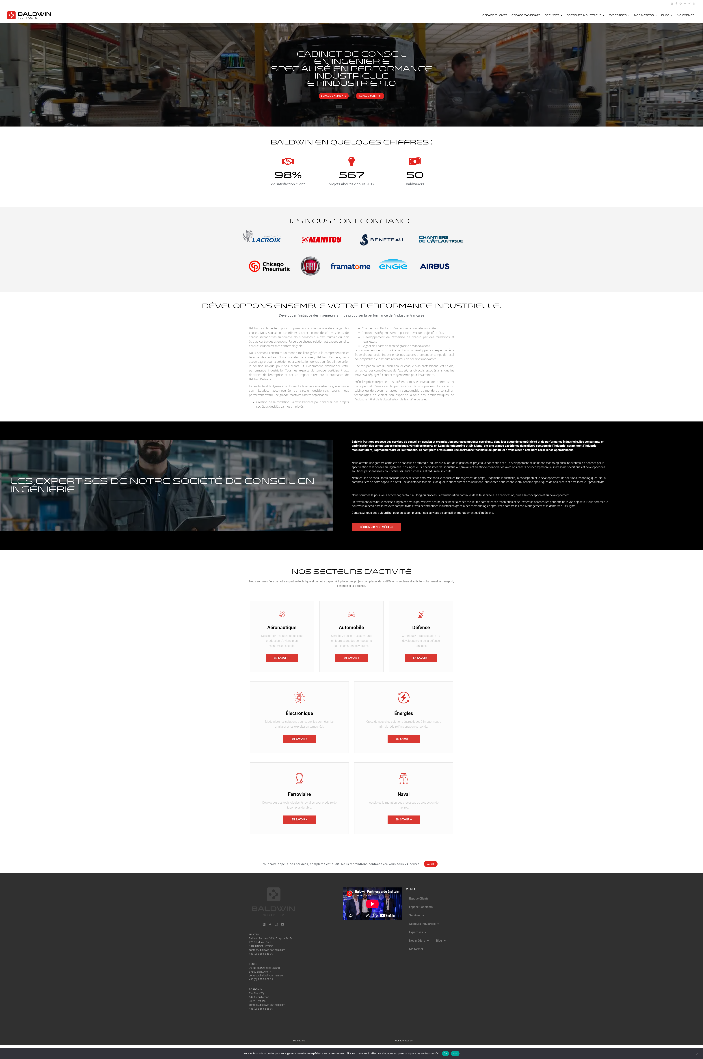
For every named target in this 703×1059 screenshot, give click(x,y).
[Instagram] (680, 3)
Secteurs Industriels (584, 15)
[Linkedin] (672, 3)
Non (455, 1053)
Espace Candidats (526, 15)
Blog (665, 15)
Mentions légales (404, 1040)
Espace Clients (494, 15)
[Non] (697, 1053)
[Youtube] (685, 3)
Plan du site (299, 1040)
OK (445, 1053)
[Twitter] (689, 3)
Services (552, 15)
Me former (686, 15)
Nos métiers (644, 15)
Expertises (617, 15)
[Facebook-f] (676, 3)
